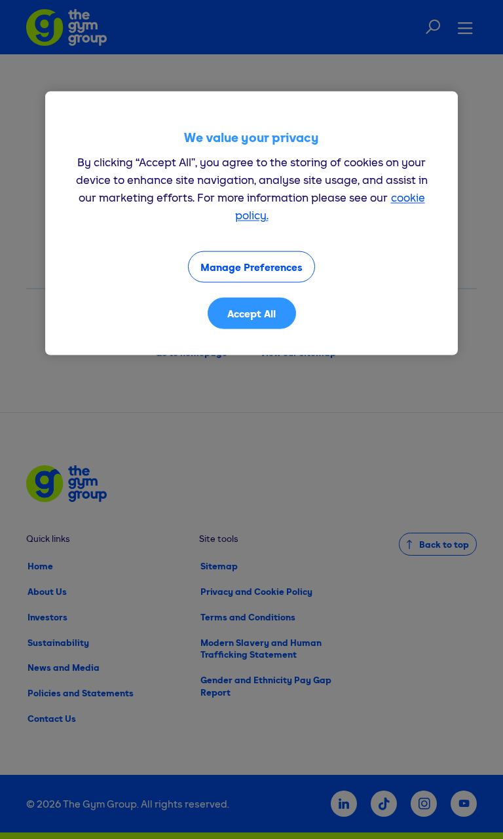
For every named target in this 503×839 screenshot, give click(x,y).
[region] (251, 223)
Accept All (251, 313)
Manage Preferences (251, 267)
